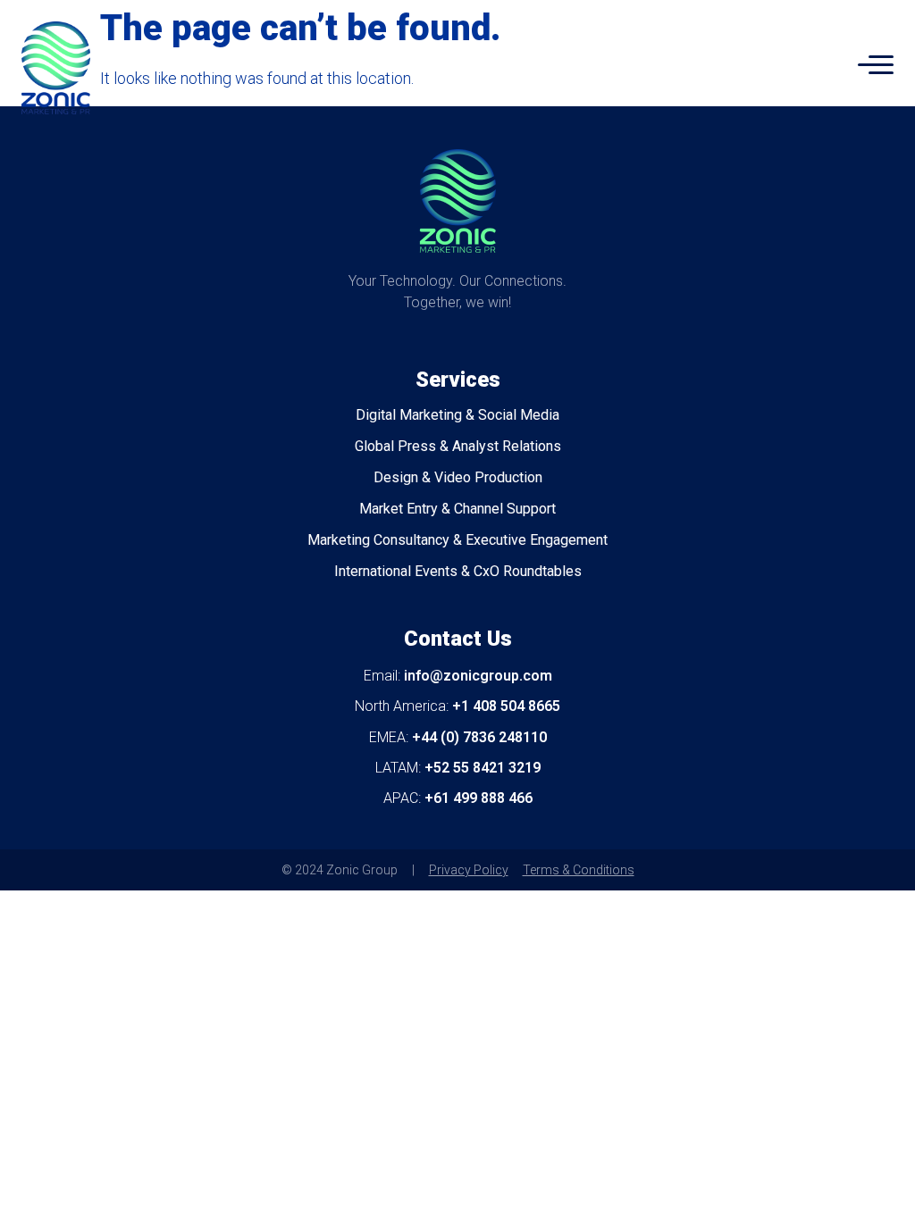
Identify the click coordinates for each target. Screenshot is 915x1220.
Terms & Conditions (578, 870)
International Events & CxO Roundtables (458, 571)
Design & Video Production (458, 477)
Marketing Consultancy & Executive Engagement (457, 539)
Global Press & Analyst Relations (458, 446)
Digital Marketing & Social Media (457, 414)
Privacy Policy (468, 870)
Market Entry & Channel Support (457, 508)
